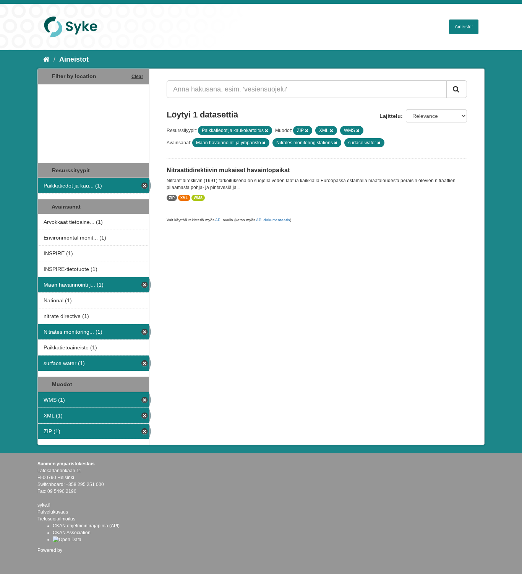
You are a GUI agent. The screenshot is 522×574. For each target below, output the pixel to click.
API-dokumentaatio (273, 220)
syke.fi (43, 505)
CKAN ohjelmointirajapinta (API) (86, 525)
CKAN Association (72, 532)
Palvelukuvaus (52, 512)
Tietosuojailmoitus (56, 519)
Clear (137, 76)
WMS (198, 198)
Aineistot (464, 26)
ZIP (172, 198)
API (218, 220)
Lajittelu (390, 116)
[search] (456, 89)
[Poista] (266, 130)
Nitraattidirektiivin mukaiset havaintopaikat (228, 170)
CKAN (50, 558)
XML (184, 198)
